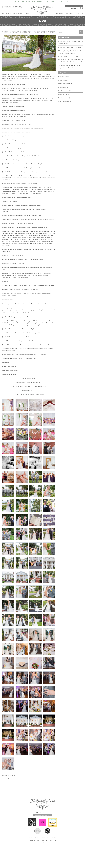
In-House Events (64, 1)
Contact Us (36, 1)
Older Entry (13, 778)
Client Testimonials (24, 1)
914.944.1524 (18, 6)
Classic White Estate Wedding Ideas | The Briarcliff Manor (70, 42)
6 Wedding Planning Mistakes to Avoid (69, 47)
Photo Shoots (62, 87)
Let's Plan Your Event (74, 6)
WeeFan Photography (34, 382)
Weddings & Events (50, 1)
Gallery (75, 1)
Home (3, 1)
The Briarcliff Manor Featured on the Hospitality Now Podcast (69, 66)
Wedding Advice (63, 101)
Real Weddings (11, 774)
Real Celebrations (63, 91)
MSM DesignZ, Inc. (42, 842)
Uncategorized (62, 98)
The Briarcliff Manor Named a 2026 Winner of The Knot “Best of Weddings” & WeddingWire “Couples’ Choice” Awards (70, 59)
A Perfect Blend (30, 378)
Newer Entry (6, 778)
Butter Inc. (31, 390)
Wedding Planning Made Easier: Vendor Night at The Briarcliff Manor (70, 52)
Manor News (62, 80)
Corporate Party (63, 76)
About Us (12, 1)
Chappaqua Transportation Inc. (34, 394)
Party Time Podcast (64, 83)
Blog (81, 1)
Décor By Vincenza (40, 386)
